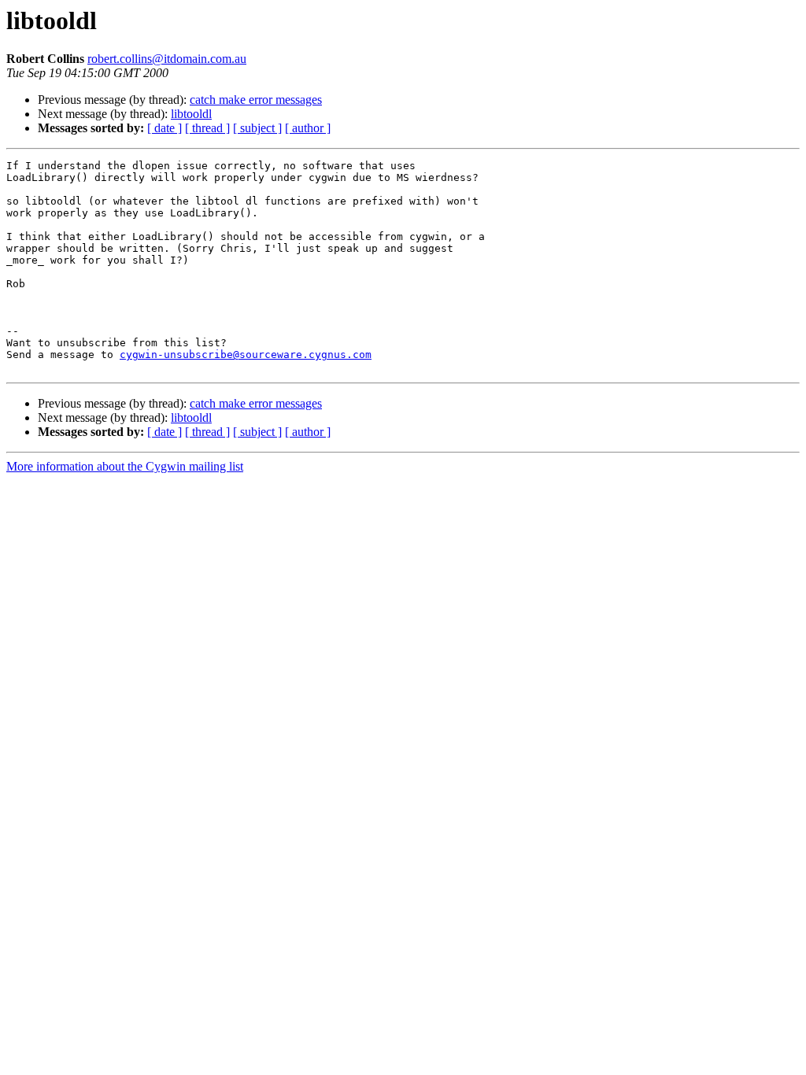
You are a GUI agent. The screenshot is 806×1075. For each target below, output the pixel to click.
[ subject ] (257, 128)
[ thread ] (207, 128)
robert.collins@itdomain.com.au (166, 58)
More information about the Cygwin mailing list (124, 466)
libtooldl (191, 113)
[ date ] (164, 128)
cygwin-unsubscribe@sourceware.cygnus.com (246, 354)
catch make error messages (256, 99)
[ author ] (308, 128)
